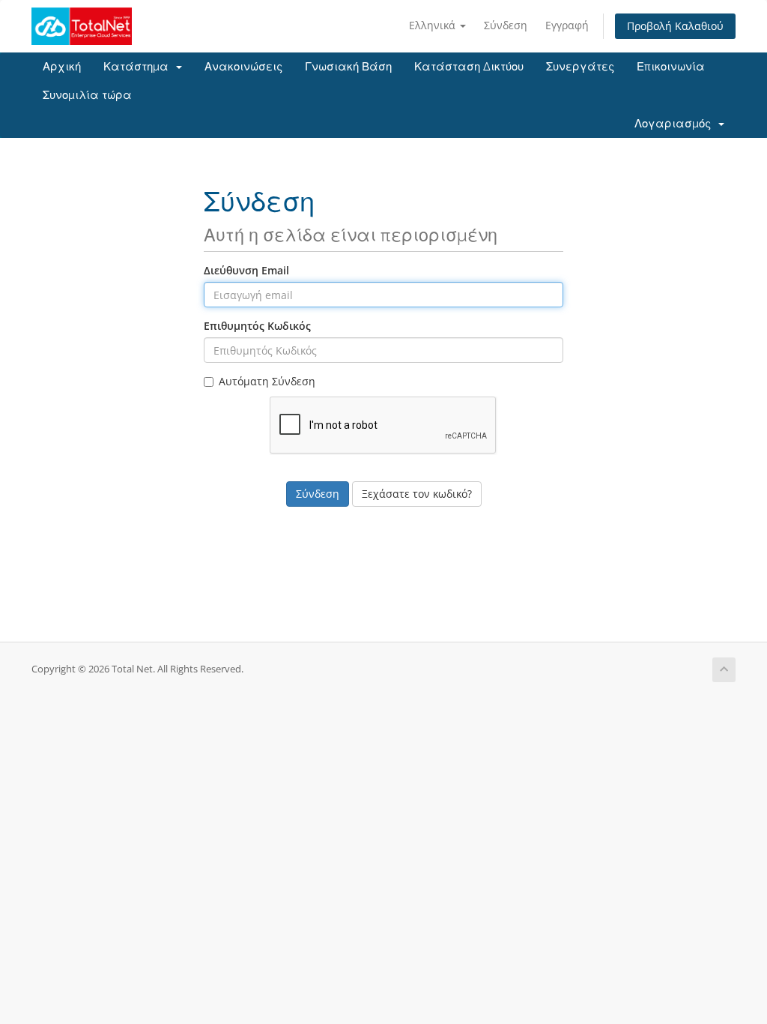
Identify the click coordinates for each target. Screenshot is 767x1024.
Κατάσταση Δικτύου (469, 66)
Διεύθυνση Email (246, 270)
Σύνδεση (505, 25)
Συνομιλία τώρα (87, 95)
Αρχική (62, 66)
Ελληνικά (433, 25)
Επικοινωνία (671, 66)
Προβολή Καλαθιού (675, 26)
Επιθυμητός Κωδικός (257, 326)
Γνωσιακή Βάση (348, 66)
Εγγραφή (567, 25)
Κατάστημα (139, 66)
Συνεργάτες (580, 66)
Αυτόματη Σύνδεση (267, 381)
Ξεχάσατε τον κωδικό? (417, 494)
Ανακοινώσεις (243, 66)
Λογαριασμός (675, 123)
